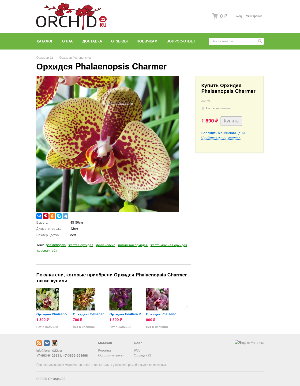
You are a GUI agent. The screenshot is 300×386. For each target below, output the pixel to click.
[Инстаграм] (54, 344)
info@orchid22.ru (49, 350)
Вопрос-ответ (180, 41)
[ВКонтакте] (39, 216)
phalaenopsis (56, 244)
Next (186, 306)
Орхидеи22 (142, 355)
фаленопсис (105, 244)
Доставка (92, 41)
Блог (138, 342)
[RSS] (39, 344)
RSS (137, 350)
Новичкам (147, 41)
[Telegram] (65, 216)
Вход (238, 16)
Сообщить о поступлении (220, 137)
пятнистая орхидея (133, 244)
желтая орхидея (80, 244)
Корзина (104, 350)
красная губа (47, 250)
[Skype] (59, 216)
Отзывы (119, 41)
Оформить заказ (111, 355)
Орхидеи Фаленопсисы (75, 57)
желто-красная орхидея (168, 244)
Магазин (105, 342)
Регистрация (253, 16)
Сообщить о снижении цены (223, 132)
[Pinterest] (46, 216)
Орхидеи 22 (44, 57)
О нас (68, 41)
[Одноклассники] (52, 216)
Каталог (45, 41)
